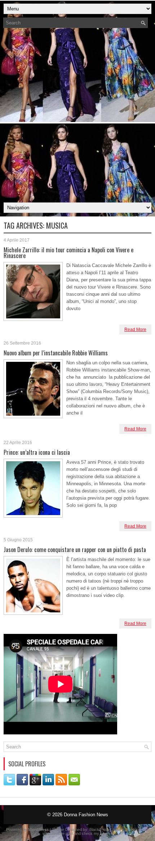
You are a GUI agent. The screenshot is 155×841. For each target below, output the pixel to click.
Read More (135, 329)
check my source (97, 833)
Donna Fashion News (86, 814)
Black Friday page (105, 829)
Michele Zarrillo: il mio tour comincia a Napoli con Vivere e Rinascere (68, 253)
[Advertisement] (77, 117)
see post (65, 833)
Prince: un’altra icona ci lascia (37, 452)
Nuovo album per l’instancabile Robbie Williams (56, 353)
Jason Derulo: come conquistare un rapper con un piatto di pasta (75, 549)
